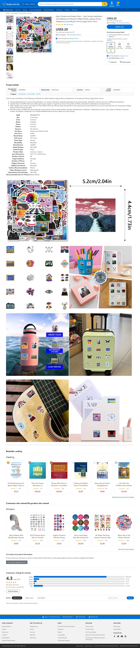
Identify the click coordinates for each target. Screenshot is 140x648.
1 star (31, 586)
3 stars (31, 581)
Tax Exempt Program (64, 640)
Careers (67, 10)
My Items (74, 10)
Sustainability (6, 638)
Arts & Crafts (22, 13)
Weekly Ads (94, 617)
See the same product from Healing (123, 497)
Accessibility (61, 635)
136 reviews (70, 24)
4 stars (31, 579)
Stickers (29, 13)
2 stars (31, 583)
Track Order (81, 617)
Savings (25, 10)
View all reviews (13, 591)
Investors (4, 635)
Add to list (113, 62)
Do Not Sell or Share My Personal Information (106, 646)
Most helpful (41, 598)
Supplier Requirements (8, 640)
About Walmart (6, 626)
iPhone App (116, 626)
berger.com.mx (74, 38)
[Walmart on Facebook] (114, 636)
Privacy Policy (90, 629)
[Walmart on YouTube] (122, 636)
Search (130, 598)
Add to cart (120, 27)
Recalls (60, 632)
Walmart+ (33, 635)
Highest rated (29, 598)
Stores (32, 629)
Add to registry (126, 62)
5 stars (31, 577)
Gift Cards (33, 638)
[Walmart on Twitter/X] (118, 636)
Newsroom (5, 632)
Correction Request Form (17, 562)
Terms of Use (89, 626)
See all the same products (126, 549)
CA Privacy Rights (91, 632)
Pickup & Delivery (49, 10)
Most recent (17, 598)
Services (17, 10)
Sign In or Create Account (52, 617)
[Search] (105, 4)
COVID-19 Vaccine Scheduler (66, 626)
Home (7, 13)
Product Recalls (62, 638)
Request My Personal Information (95, 635)
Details (122, 58)
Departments (9, 10)
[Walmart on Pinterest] (125, 636)
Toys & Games (14, 13)
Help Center (69, 617)
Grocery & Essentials (35, 10)
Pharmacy (59, 10)
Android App (117, 629)
